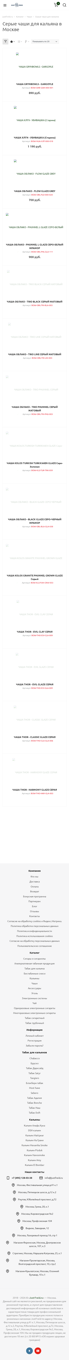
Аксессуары (34, 988)
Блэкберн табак (34, 1083)
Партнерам (34, 901)
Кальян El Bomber (34, 1165)
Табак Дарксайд (34, 1068)
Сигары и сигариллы (34, 958)
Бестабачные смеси (34, 973)
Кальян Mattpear (34, 1135)
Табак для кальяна (34, 968)
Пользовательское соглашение (34, 946)
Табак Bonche (34, 1102)
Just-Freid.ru (36, 1297)
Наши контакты (34, 1172)
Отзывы (34, 911)
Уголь (34, 993)
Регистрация (35, 1040)
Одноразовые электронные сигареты (34, 1008)
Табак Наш (34, 1107)
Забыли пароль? (34, 1045)
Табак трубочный (34, 1023)
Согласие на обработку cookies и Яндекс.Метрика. (34, 921)
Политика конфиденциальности (34, 931)
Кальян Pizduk (34, 1150)
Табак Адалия (34, 1098)
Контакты (34, 916)
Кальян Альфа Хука (34, 1125)
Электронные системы (34, 998)
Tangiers (34, 1078)
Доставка (34, 881)
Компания (34, 870)
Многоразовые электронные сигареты (34, 1013)
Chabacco (34, 1058)
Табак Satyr (34, 1073)
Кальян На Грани (35, 1140)
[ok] (29, 1350)
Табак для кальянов (34, 1052)
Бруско (35, 1063)
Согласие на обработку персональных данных (35, 941)
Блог (34, 906)
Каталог (35, 952)
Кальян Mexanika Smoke (35, 1145)
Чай (34, 1003)
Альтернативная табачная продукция (34, 963)
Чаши (34, 983)
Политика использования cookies (34, 936)
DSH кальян (34, 1130)
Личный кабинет (34, 1035)
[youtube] (37, 1350)
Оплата (35, 886)
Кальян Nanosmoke (34, 1155)
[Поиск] (64, 5)
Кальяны (34, 978)
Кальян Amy (34, 1160)
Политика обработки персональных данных (34, 926)
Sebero (34, 1093)
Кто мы (34, 876)
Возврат (34, 891)
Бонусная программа (34, 896)
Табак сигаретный (34, 1018)
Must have (34, 1088)
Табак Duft (34, 1112)
